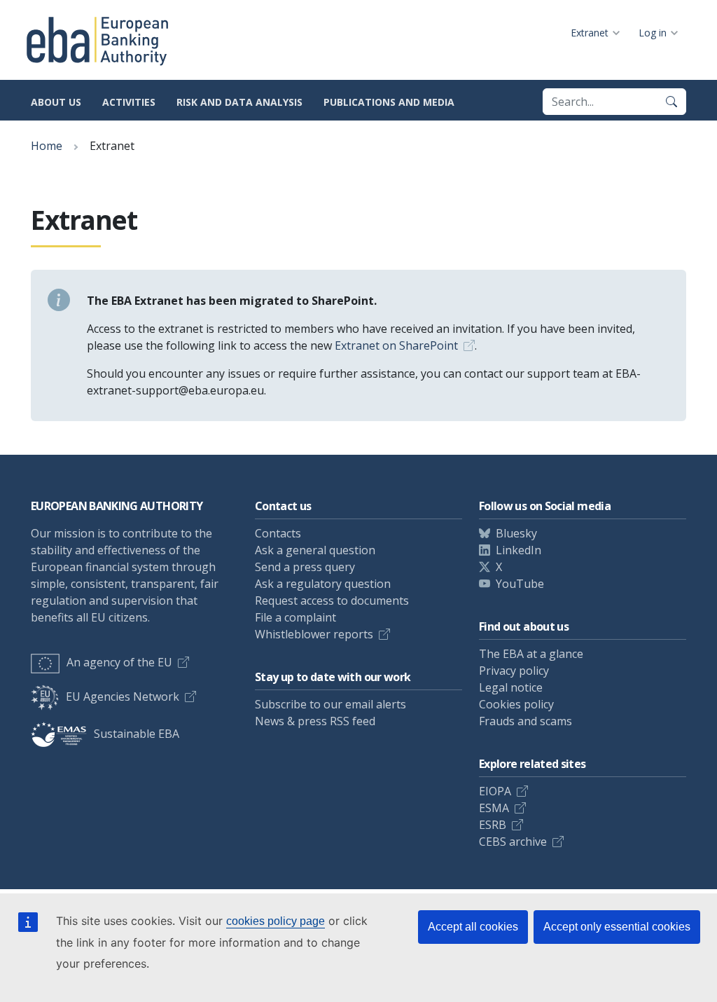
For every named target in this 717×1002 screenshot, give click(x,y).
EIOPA (495, 791)
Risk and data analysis (239, 102)
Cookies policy (516, 704)
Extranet (589, 32)
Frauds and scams (525, 721)
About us (56, 102)
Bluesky (516, 533)
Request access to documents (332, 600)
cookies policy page (275, 921)
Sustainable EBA (136, 733)
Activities (128, 102)
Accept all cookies (473, 927)
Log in (653, 32)
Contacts (278, 533)
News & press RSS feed (315, 721)
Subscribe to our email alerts (330, 704)
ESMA (494, 808)
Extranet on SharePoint (396, 345)
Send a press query (305, 567)
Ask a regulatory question (323, 583)
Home (46, 145)
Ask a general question (315, 550)
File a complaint (295, 617)
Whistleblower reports (314, 634)
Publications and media (388, 102)
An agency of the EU (119, 662)
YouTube (520, 583)
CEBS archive (513, 841)
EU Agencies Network (122, 696)
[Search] (671, 101)
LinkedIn (518, 550)
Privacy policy (514, 670)
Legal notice (511, 687)
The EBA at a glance (531, 653)
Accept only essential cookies (616, 927)
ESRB (492, 824)
